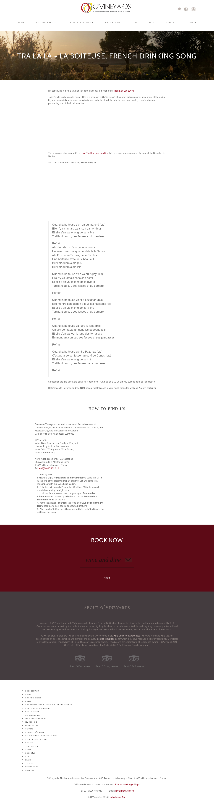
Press (192, 22)
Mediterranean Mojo (35, 718)
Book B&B (30, 753)
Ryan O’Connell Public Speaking (41, 735)
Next (107, 578)
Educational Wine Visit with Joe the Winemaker (48, 704)
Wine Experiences (81, 22)
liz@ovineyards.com (125, 790)
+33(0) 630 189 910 (49, 468)
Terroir (29, 763)
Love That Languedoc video (94, 153)
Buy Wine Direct (47, 22)
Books (28, 694)
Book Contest (32, 691)
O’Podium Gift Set (34, 725)
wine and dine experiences (127, 635)
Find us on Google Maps (127, 784)
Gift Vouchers (32, 711)
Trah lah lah (31, 746)
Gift (135, 22)
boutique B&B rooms (107, 638)
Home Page (30, 770)
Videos (28, 749)
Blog (152, 22)
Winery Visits (31, 767)
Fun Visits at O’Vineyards (38, 708)
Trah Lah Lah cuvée (124, 90)
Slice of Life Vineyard (36, 739)
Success (29, 742)
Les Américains (32, 715)
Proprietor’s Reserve (36, 732)
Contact (172, 22)
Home (21, 22)
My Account (31, 722)
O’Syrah (29, 729)
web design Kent (118, 796)
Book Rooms (112, 22)
